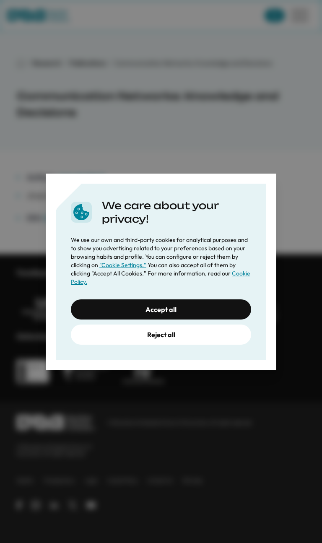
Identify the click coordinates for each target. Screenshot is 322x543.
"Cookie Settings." (122, 265)
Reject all (161, 334)
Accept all (161, 309)
